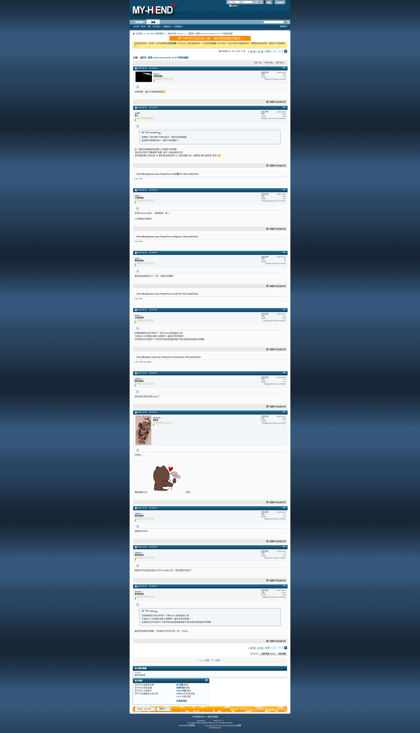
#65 (284, 310)
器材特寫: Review (175, 34)
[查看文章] (160, 133)
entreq (137, 673)
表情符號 (180, 688)
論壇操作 (167, 27)
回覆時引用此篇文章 (277, 102)
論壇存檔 (259, 709)
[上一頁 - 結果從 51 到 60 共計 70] (275, 51)
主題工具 (257, 63)
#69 (284, 547)
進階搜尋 (283, 26)
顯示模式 (279, 63)
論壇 (153, 22)
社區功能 (156, 27)
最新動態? (139, 22)
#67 (284, 412)
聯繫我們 (234, 709)
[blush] (163, 91)
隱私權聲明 (270, 709)
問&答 (143, 27)
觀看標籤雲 (140, 675)
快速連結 (177, 27)
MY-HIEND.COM (247, 709)
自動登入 (235, 6)
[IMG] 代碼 (181, 691)
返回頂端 (282, 654)
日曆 (149, 27)
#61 (284, 68)
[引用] (142, 132)
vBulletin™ (209, 721)
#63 (284, 190)
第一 (269, 51)
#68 (284, 508)
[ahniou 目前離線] (144, 77)
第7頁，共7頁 (256, 52)
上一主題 (204, 660)
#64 (284, 252)
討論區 (139, 34)
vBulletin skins (204, 728)
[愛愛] (165, 478)
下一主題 (215, 660)
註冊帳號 (280, 2)
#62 (284, 107)
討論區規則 (181, 701)
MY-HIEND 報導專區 (155, 34)
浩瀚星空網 (199, 726)
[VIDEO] (179, 694)
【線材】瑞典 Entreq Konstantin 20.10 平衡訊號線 (164, 58)
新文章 (136, 27)
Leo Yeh (138, 179)
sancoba (147, 362)
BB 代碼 (179, 685)
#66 (284, 373)
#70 (284, 586)
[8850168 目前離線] (143, 430)
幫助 (269, 2)
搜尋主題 (268, 63)
